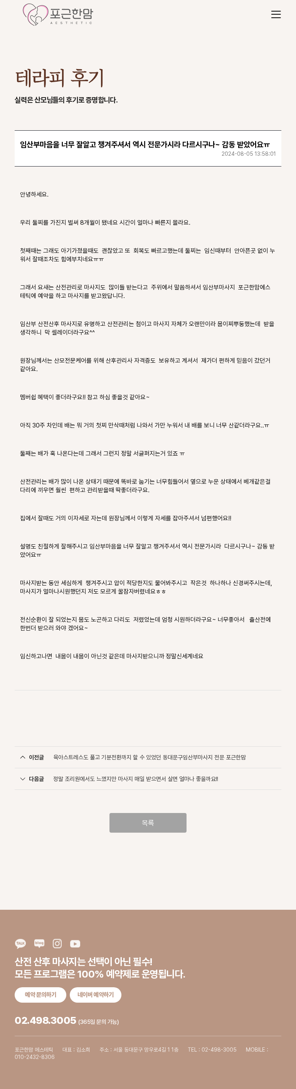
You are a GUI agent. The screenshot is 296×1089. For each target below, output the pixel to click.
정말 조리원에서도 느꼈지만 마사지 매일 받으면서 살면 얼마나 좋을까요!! (135, 779)
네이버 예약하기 (95, 994)
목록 (148, 823)
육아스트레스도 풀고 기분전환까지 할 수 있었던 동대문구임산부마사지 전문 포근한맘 (149, 757)
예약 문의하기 (40, 994)
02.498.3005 (45, 1020)
